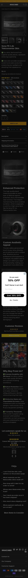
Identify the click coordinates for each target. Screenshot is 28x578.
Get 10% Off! (14, 295)
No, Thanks (14, 300)
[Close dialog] (25, 274)
